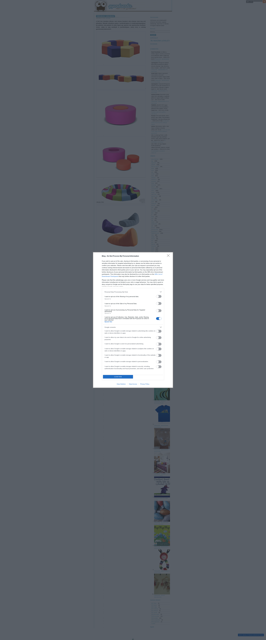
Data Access (133, 384)
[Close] (169, 256)
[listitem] (133, 292)
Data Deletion (121, 384)
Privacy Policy (144, 384)
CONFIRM (118, 377)
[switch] (158, 296)
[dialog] (133, 320)
